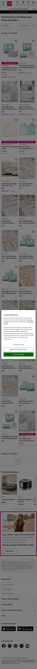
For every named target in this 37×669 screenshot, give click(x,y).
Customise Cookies (18, 344)
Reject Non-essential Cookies (18, 349)
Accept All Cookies (18, 354)
